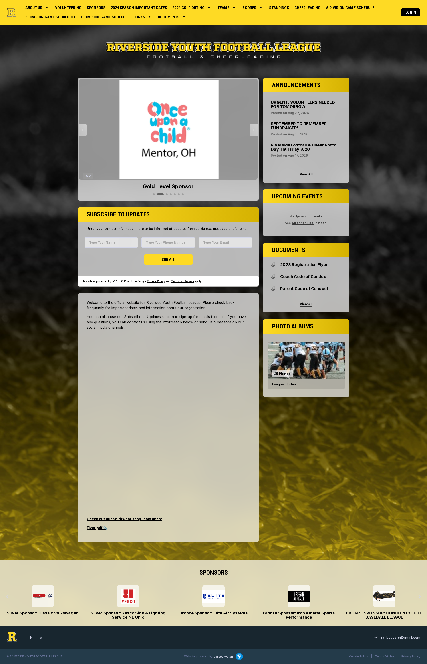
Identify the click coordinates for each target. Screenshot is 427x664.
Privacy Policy (156, 281)
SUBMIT (168, 259)
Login (410, 12)
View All (306, 174)
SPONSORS (213, 572)
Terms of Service (182, 281)
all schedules (303, 223)
